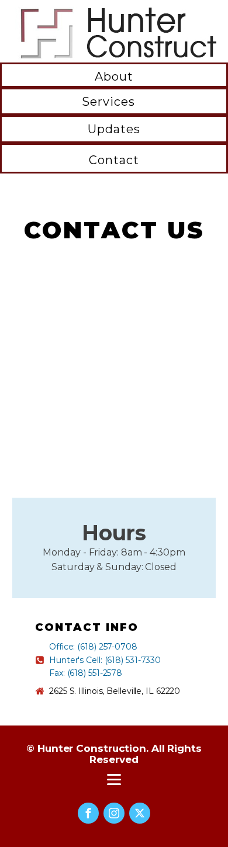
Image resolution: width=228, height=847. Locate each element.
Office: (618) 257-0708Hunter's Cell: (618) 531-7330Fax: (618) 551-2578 (105, 659)
